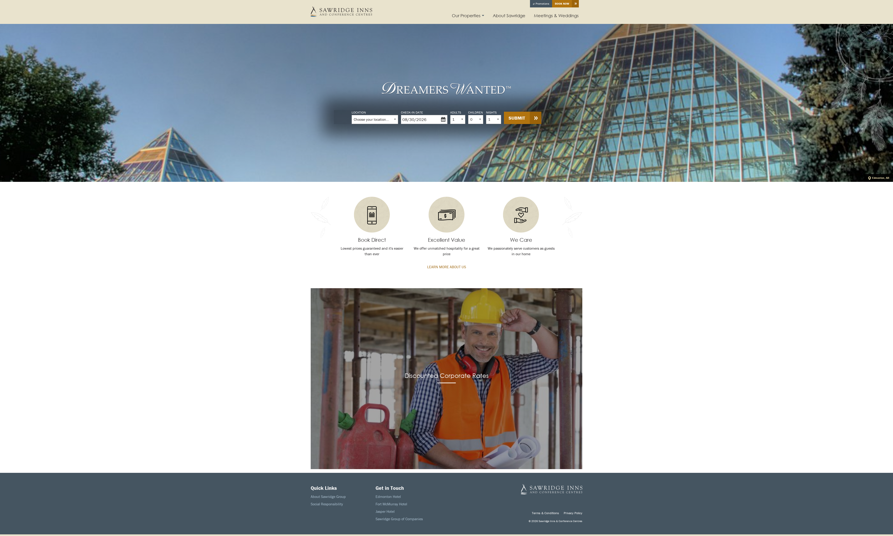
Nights (491, 112)
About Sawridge (509, 15)
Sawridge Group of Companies (399, 518)
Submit (517, 118)
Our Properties (466, 15)
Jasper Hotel (385, 511)
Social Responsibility (327, 504)
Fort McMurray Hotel (391, 504)
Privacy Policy (573, 513)
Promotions (542, 3)
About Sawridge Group (328, 496)
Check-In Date (412, 112)
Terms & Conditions (545, 513)
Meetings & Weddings (556, 15)
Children (475, 112)
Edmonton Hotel (388, 496)
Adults (455, 112)
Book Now (562, 3)
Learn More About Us (446, 267)
